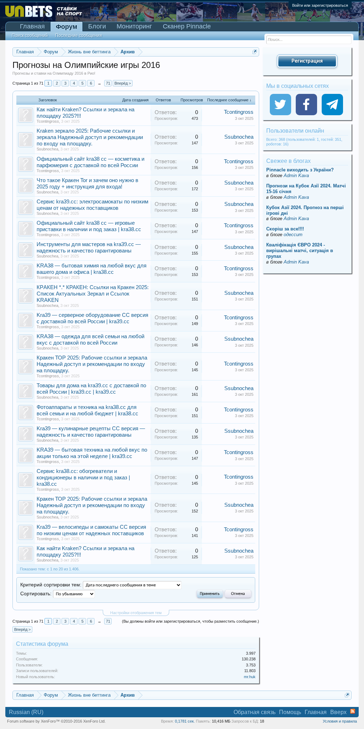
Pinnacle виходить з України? (300, 169)
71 (108, 83)
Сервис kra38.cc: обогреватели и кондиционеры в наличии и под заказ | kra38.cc (83, 477)
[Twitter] (280, 104)
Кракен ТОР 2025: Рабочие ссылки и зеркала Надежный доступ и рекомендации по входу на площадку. (92, 364)
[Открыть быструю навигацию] (254, 51)
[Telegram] (332, 104)
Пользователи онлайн (295, 131)
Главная (32, 26)
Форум (66, 26)
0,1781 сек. (185, 721)
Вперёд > (122, 83)
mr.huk (250, 677)
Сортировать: (36, 593)
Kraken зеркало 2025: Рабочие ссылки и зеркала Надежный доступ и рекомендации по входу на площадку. (90, 137)
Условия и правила (340, 721)
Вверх (338, 712)
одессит (293, 234)
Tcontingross (48, 121)
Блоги (97, 26)
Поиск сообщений (30, 35)
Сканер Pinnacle (187, 26)
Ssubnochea (47, 149)
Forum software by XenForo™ (56, 721)
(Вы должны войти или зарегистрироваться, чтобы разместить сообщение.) (190, 621)
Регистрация (307, 61)
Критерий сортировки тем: (50, 584)
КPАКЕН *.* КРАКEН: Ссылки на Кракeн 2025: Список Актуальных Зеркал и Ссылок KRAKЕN (93, 293)
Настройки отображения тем (136, 613)
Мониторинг (134, 26)
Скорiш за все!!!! (285, 229)
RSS (352, 711)
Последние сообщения (78, 35)
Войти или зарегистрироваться (320, 5)
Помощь (290, 712)
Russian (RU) (26, 712)
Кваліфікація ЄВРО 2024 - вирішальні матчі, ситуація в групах (299, 250)
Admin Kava (296, 175)
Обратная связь (254, 712)
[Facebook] (306, 104)
